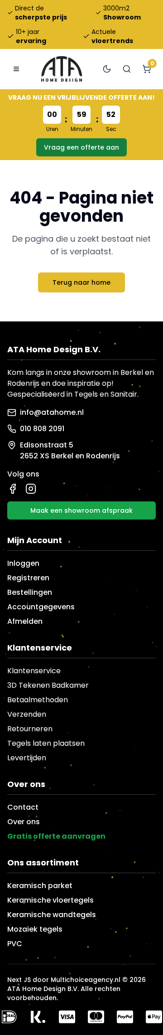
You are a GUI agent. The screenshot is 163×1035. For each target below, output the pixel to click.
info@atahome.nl (52, 412)
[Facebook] (12, 488)
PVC (14, 943)
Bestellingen (29, 592)
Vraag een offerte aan (81, 147)
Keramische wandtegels (51, 914)
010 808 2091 (42, 428)
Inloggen (23, 563)
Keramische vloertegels (50, 900)
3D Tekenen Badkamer (48, 685)
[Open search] (127, 69)
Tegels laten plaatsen (46, 743)
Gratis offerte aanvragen (56, 836)
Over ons (23, 821)
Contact (22, 807)
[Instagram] (30, 488)
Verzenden (26, 714)
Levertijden (26, 758)
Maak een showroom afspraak (81, 510)
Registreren (28, 578)
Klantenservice (34, 671)
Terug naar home (81, 282)
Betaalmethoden (37, 700)
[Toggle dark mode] (107, 69)
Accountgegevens (41, 607)
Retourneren (30, 729)
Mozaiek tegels (34, 929)
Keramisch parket (39, 885)
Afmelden (25, 621)
